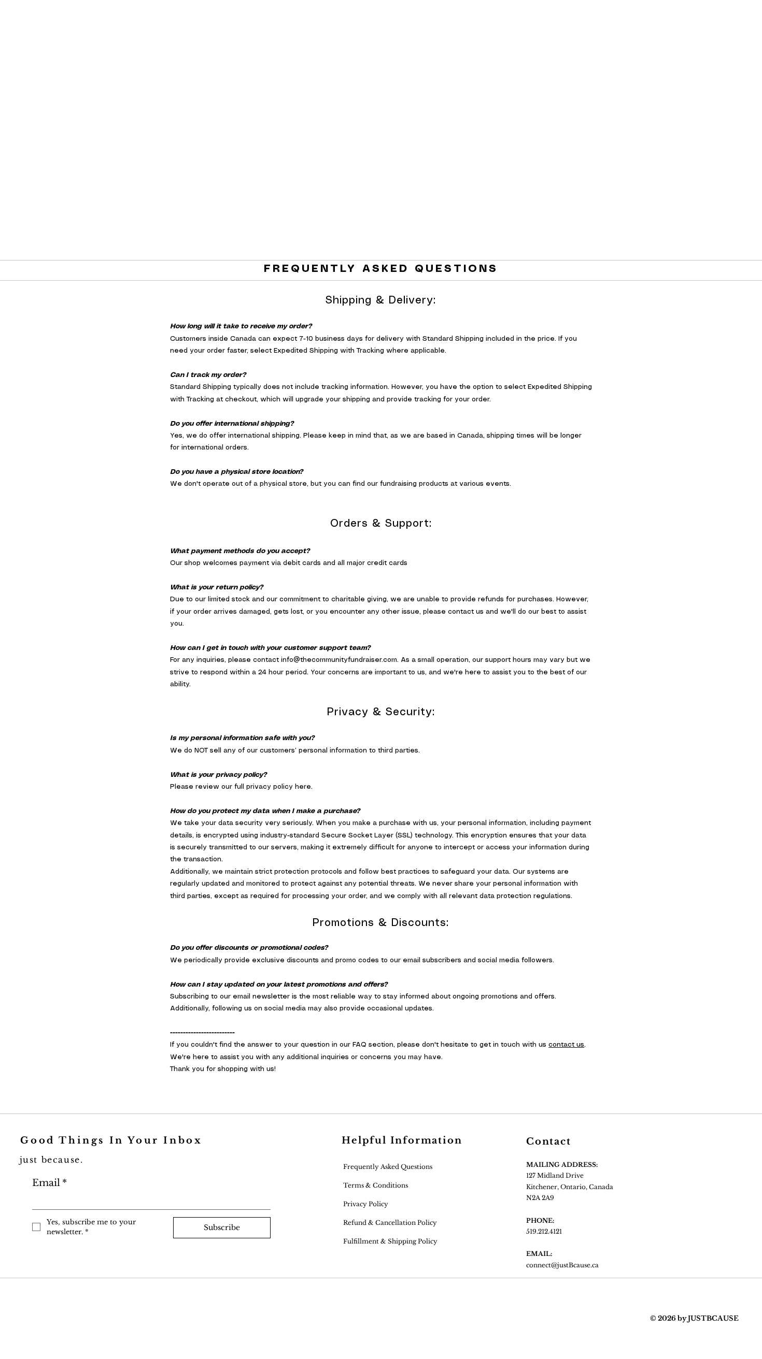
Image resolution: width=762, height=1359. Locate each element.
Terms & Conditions (376, 1185)
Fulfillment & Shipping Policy (390, 1241)
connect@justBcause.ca (562, 1265)
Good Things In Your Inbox (111, 1140)
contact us (566, 1045)
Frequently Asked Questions (387, 1166)
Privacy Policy (365, 1204)
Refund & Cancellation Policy (389, 1222)
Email (49, 1183)
